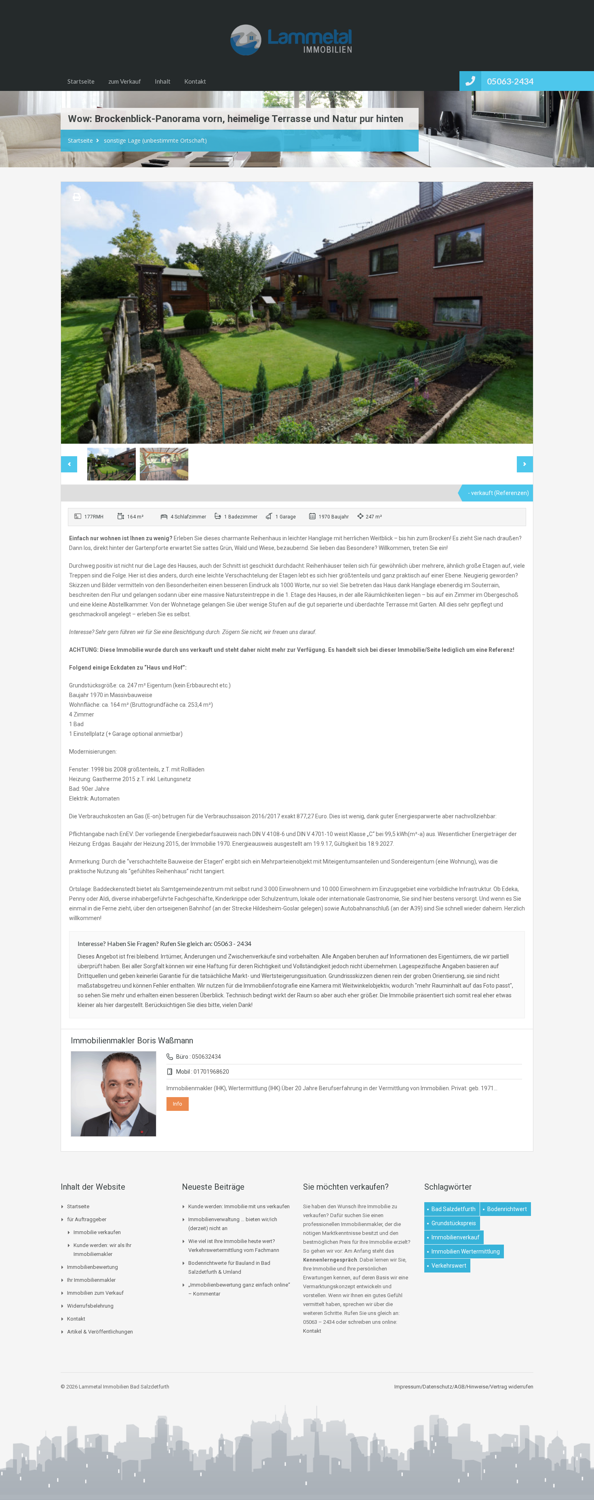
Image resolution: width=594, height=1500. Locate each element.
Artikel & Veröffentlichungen (100, 1332)
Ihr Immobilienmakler (91, 1280)
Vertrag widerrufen (511, 1387)
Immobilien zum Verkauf (95, 1293)
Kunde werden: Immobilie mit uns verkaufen (239, 1206)
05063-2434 (510, 81)
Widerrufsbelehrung (90, 1306)
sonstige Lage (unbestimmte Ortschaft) (155, 140)
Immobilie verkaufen (97, 1232)
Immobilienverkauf (456, 1237)
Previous (75, 312)
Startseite (81, 81)
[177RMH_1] (297, 313)
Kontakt (195, 81)
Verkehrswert (449, 1265)
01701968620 (211, 1071)
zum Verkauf (124, 81)
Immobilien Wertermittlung (466, 1251)
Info (177, 1104)
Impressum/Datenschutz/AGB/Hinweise (441, 1387)
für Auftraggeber (86, 1219)
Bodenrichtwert (507, 1209)
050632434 (206, 1056)
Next (518, 312)
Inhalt (163, 81)
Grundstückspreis (454, 1223)
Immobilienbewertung (92, 1267)
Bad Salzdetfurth (454, 1209)
